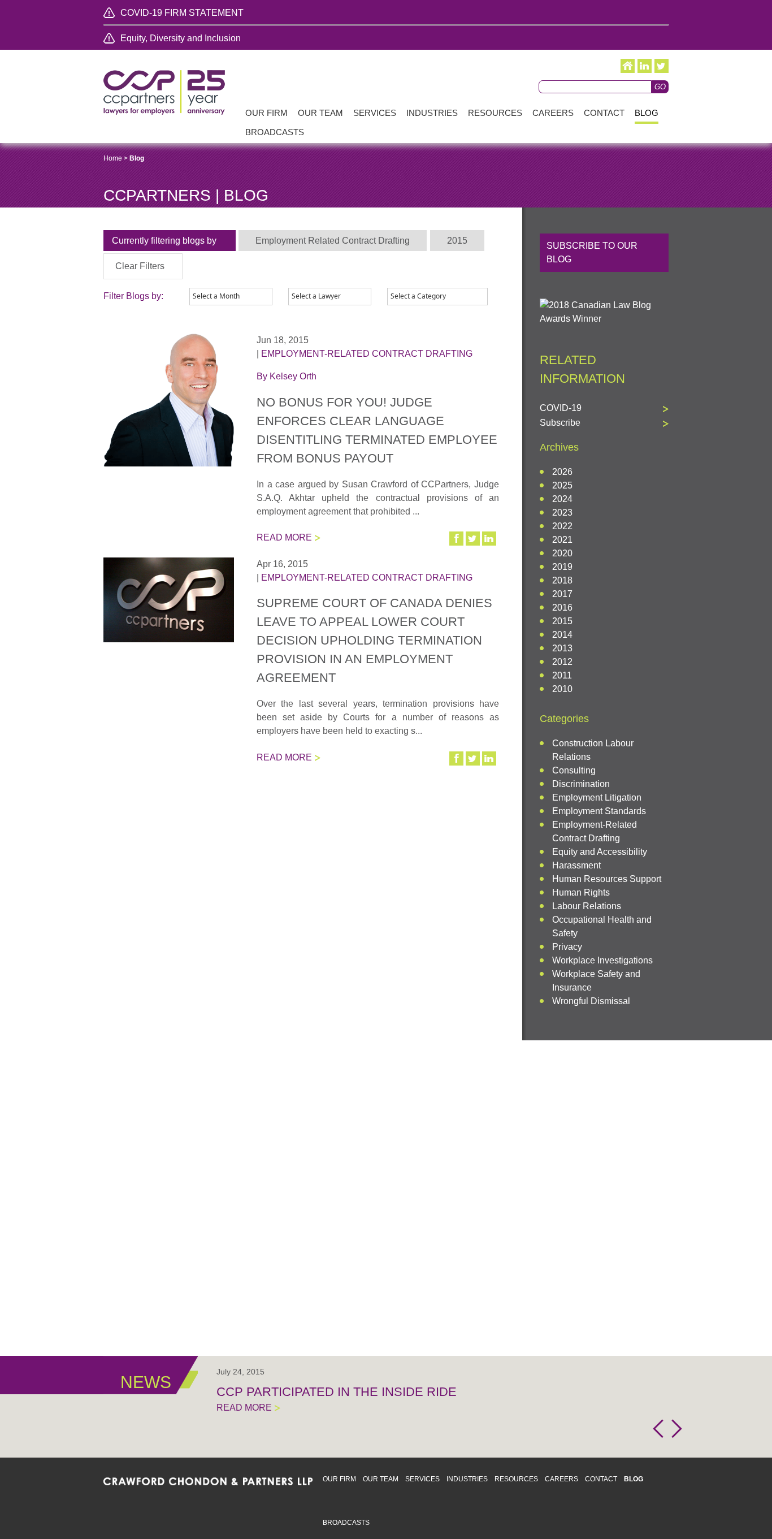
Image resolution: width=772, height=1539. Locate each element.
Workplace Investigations (602, 960)
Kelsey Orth (293, 376)
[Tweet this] (474, 538)
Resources (516, 1479)
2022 (562, 526)
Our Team (380, 1479)
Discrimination (581, 784)
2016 (562, 607)
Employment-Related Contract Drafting (366, 353)
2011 (562, 675)
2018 (562, 580)
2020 (562, 553)
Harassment (576, 865)
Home (112, 158)
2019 (562, 567)
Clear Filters (139, 266)
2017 (562, 594)
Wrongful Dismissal (591, 1001)
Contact (601, 1479)
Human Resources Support (606, 879)
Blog (633, 1479)
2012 (562, 662)
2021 (562, 539)
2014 (562, 634)
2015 (562, 621)
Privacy (567, 947)
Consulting (574, 770)
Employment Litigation (596, 797)
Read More (284, 537)
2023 (562, 512)
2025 (562, 485)
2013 (562, 648)
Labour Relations (586, 906)
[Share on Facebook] (457, 538)
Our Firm (339, 1479)
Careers (561, 1479)
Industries (467, 1479)
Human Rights (581, 892)
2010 (562, 689)
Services (422, 1479)
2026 (562, 472)
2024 (562, 499)
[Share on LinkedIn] (490, 538)
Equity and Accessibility (599, 852)
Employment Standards (599, 811)
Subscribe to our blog (592, 252)
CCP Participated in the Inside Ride (336, 1392)
